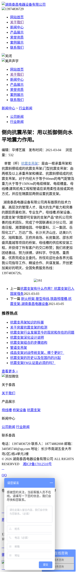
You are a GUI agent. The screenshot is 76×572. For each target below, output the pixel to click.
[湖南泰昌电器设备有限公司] (24, 4)
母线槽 (7, 410)
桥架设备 (19, 410)
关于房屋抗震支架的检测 (28, 327)
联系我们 (17, 47)
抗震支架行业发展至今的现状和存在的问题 (42, 332)
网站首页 (17, 17)
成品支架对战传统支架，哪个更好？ (37, 352)
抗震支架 (34, 410)
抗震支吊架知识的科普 (27, 322)
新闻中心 (17, 27)
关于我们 (17, 22)
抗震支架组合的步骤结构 (28, 342)
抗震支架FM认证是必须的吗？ (33, 363)
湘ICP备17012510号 (37, 464)
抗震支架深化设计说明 (27, 337)
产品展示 (17, 32)
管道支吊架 (18, 347)
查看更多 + (10, 371)
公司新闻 (17, 116)
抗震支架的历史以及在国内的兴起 (35, 358)
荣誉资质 (17, 37)
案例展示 (17, 42)
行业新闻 (25, 108)
